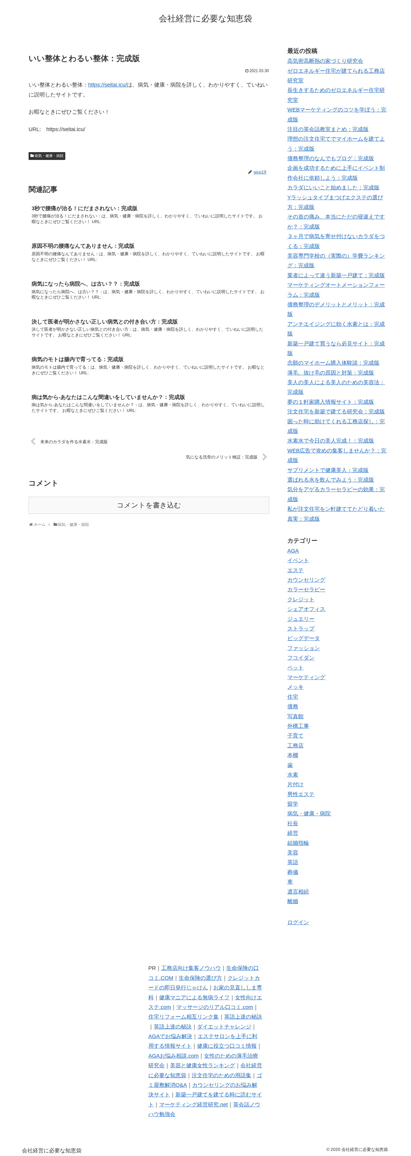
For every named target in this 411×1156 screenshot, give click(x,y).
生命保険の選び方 (200, 978)
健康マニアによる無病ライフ (194, 998)
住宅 (292, 697)
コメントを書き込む (149, 505)
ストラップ (300, 629)
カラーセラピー (306, 590)
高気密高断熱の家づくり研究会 (325, 61)
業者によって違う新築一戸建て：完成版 (336, 275)
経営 (292, 833)
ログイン (298, 922)
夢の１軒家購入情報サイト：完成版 (330, 402)
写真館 (295, 716)
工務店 (295, 746)
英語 (292, 862)
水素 (292, 775)
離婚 (292, 901)
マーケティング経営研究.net (193, 1105)
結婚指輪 (298, 843)
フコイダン (300, 658)
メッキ (295, 687)
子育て (295, 736)
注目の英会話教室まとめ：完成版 (328, 129)
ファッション (303, 648)
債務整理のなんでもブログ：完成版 (330, 158)
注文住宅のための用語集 (221, 1075)
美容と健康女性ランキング (202, 1065)
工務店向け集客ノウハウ (191, 968)
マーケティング (306, 677)
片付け (295, 784)
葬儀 (292, 872)
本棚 (292, 755)
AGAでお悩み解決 (170, 1036)
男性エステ (300, 794)
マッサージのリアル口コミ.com (214, 1007)
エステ (295, 570)
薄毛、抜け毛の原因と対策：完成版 (330, 373)
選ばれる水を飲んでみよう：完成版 (330, 480)
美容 (292, 853)
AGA (293, 551)
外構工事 (298, 726)
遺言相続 (298, 892)
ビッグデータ (303, 638)
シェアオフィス (306, 609)
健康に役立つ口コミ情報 (227, 1046)
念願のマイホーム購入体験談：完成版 (333, 363)
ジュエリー (300, 619)
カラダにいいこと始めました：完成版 (333, 188)
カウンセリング (306, 580)
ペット (295, 668)
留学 (292, 804)
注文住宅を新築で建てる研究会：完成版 (336, 412)
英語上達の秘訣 (243, 1017)
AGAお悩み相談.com (173, 1056)
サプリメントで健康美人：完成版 (328, 470)
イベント (298, 560)
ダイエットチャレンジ (224, 1027)
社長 (292, 823)
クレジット (300, 599)
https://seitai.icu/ (107, 85)
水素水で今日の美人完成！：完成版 (330, 441)
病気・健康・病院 (49, 156)
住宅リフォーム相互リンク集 (183, 1017)
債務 (292, 707)
